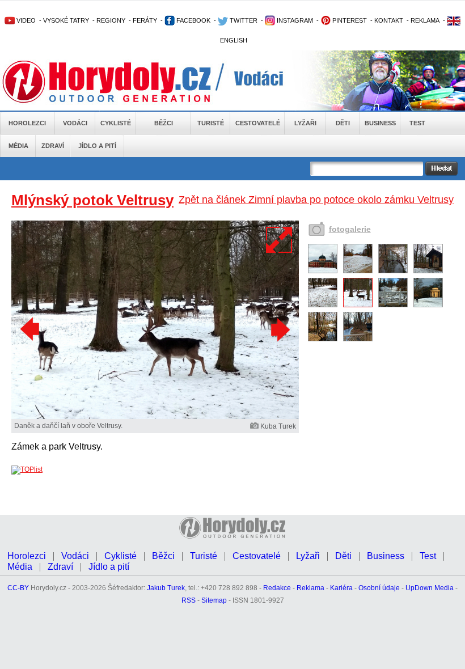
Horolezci (27, 123)
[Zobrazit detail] (322, 271)
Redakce (277, 588)
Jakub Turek (166, 588)
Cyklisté (115, 123)
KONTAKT (388, 20)
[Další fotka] (279, 329)
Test (417, 123)
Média (18, 145)
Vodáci (75, 123)
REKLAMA (425, 20)
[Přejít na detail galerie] (155, 417)
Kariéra (341, 588)
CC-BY (18, 588)
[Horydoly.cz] (120, 81)
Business (380, 123)
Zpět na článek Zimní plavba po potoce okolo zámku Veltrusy (316, 199)
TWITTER (242, 20)
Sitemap (214, 600)
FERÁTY (145, 20)
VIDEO (25, 20)
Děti (343, 123)
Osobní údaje (379, 588)
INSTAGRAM (294, 20)
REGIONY (110, 20)
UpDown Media (429, 588)
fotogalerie (350, 229)
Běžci (163, 123)
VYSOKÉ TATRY (66, 20)
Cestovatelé (257, 123)
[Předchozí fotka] (31, 329)
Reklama (310, 588)
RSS (188, 600)
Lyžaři (305, 123)
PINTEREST (349, 20)
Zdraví (52, 145)
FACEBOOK (192, 20)
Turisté (210, 123)
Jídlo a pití (97, 145)
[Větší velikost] (279, 239)
